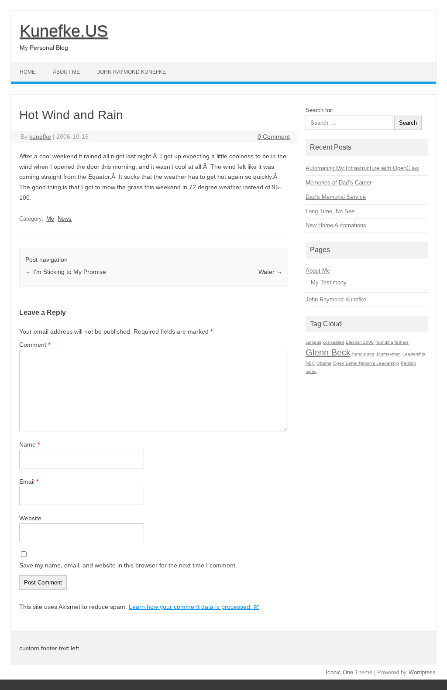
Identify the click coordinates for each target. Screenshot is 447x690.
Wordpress (422, 672)
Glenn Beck (328, 352)
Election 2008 (360, 342)
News (65, 218)
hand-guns (363, 354)
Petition (408, 363)
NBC (310, 363)
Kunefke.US (64, 31)
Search (408, 123)
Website (30, 518)
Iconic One (339, 672)
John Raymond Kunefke (131, 72)
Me (50, 218)
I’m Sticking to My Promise (65, 271)
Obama (323, 363)
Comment (34, 344)
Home (27, 72)
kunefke (40, 136)
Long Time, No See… (333, 211)
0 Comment (274, 136)
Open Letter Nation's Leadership (366, 363)
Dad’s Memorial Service (336, 197)
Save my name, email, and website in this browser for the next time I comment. (128, 565)
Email (28, 481)
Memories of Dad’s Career (338, 182)
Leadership (413, 354)
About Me (66, 72)
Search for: (320, 110)
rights (311, 371)
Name (29, 444)
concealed (333, 342)
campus (313, 342)
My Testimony (329, 282)
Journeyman (388, 354)
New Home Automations (336, 225)
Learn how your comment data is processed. (190, 606)
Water (270, 271)
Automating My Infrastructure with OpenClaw (362, 168)
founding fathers (392, 342)
